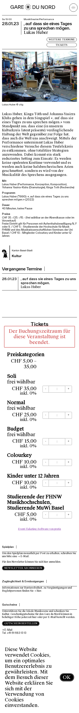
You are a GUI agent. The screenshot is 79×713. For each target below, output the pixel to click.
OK (66, 677)
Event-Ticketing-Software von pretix (39, 529)
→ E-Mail (23, 556)
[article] (39, 429)
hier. (39, 590)
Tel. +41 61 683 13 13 (14, 632)
